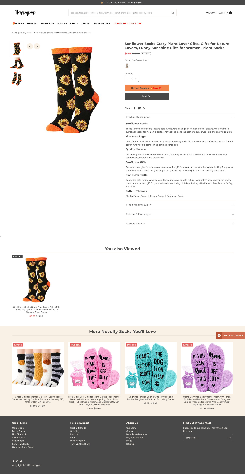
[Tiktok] (21, 462)
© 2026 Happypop (32, 465)
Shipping (74, 431)
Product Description (138, 117)
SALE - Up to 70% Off (128, 23)
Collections (18, 428)
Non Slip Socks (20, 434)
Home (14, 33)
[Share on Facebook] (134, 108)
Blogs (129, 440)
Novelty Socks (25, 33)
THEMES (31, 23)
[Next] (37, 46)
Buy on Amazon (146, 88)
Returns (74, 434)
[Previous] (30, 46)
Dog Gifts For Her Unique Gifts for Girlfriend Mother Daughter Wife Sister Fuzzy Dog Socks (150, 398)
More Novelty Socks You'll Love (122, 331)
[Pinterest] (13, 462)
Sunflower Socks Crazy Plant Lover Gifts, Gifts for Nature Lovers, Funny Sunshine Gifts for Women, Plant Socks (36, 310)
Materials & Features (136, 434)
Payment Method (134, 437)
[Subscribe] (229, 437)
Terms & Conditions (80, 444)
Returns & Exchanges (138, 214)
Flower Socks (157, 196)
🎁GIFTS (17, 23)
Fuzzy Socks (18, 431)
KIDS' (73, 23)
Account (211, 12)
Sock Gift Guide (78, 428)
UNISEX (85, 23)
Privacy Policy (77, 440)
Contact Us (132, 431)
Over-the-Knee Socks (23, 447)
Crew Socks (18, 440)
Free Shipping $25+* (138, 204)
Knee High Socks (20, 444)
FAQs (72, 437)
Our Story (131, 428)
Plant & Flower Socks (136, 196)
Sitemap (130, 444)
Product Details (135, 223)
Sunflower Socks (175, 196)
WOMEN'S (47, 23)
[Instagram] (17, 462)
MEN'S (61, 23)
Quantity (129, 73)
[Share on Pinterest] (144, 108)
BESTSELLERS (102, 23)
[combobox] (122, 12)
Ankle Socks (18, 437)
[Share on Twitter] (139, 108)
